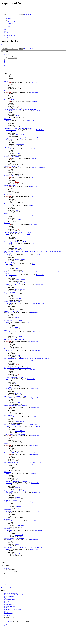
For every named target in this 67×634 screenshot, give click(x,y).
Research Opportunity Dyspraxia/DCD (15, 242)
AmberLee (9, 294)
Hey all (6, 81)
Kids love (7, 223)
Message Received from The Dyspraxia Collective (18, 128)
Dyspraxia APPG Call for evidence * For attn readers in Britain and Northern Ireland (27, 358)
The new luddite (10, 416)
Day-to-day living (37, 111)
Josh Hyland (9, 331)
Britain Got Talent (9, 528)
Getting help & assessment (37, 167)
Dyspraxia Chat (38, 139)
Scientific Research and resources (13, 377)
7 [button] (4, 69)
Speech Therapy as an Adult (12, 301)
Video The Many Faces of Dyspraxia (14, 434)
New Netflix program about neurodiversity (16, 481)
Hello (5, 90)
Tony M (6, 147)
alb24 (7, 234)
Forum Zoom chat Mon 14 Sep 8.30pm (15, 339)
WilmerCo (9, 312)
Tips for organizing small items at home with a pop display (20, 109)
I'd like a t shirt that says (10, 500)
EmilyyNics (9, 243)
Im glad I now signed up (11, 311)
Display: (4, 559)
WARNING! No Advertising (12, 156)
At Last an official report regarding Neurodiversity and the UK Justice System (25, 283)
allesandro (9, 483)
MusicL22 (9, 511)
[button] (7, 54)
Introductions (33, 82)
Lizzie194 (8, 149)
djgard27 (8, 549)
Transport (33, 158)
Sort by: (16, 559)
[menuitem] (13, 22)
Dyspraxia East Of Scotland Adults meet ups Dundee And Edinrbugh (23, 547)
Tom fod (8, 82)
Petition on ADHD (9, 213)
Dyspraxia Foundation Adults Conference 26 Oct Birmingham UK (22, 462)
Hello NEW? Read (9, 292)
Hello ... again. (8, 415)
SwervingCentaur (11, 520)
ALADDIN (9, 215)
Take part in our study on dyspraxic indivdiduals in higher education (23, 138)
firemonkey (9, 492)
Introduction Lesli (9, 100)
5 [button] (4, 65)
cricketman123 (10, 530)
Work (32, 177)
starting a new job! (9, 262)
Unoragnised (7, 519)
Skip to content (5, 10)
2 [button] (4, 61)
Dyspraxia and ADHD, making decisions (15, 396)
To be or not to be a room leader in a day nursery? (18, 232)
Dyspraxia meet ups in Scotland (13, 320)
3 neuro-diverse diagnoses (11, 349)
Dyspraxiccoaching (11, 254)
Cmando (8, 303)
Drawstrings (7, 509)
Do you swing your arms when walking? (15, 491)
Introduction (7, 119)
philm (7, 322)
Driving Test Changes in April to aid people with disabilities (20, 424)
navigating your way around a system (14, 387)
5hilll (7, 120)
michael (8, 473)
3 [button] (4, 62)
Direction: (31, 559)
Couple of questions (9, 185)
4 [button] (4, 64)
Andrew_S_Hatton (11, 130)
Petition (6, 443)
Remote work (8, 194)
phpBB (10, 622)
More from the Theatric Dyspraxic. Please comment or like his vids (22, 453)
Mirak (7, 205)
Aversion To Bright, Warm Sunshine (14, 538)
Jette (7, 379)
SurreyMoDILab (10, 139)
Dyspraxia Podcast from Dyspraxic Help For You (17, 368)
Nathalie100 (9, 111)
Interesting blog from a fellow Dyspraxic (15, 405)
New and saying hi (9, 204)
